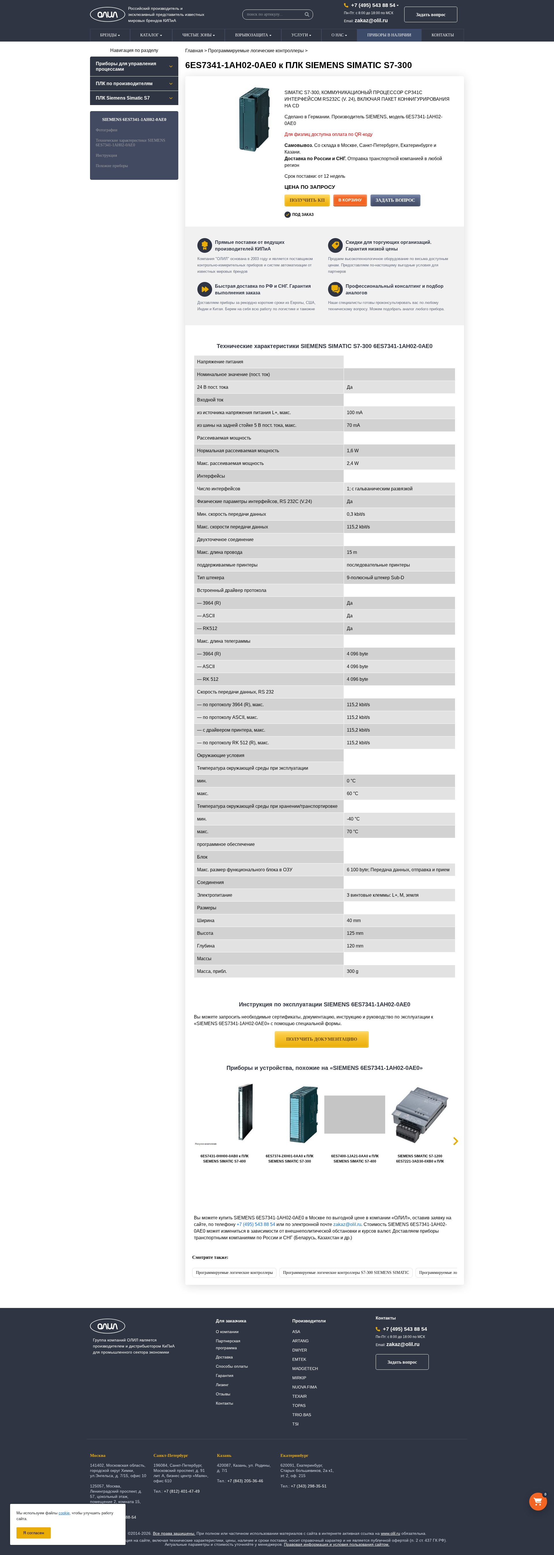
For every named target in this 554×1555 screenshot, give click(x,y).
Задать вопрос (431, 14)
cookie (64, 1513)
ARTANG (300, 1341)
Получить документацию (321, 1039)
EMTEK (299, 1359)
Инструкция (106, 155)
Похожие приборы (112, 166)
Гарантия (224, 1375)
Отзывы (223, 1394)
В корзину (350, 200)
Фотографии (106, 130)
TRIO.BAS (301, 1414)
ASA (296, 1331)
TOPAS (299, 1405)
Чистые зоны (197, 35)
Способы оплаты (232, 1366)
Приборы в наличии (389, 35)
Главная (194, 50)
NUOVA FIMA (304, 1387)
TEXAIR (299, 1396)
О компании (227, 1331)
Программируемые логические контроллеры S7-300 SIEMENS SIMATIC (346, 1272)
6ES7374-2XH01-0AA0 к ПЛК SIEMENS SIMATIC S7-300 (289, 1158)
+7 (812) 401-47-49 (182, 1491)
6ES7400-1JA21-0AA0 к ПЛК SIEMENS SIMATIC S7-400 (355, 1158)
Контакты (443, 35)
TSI (295, 1424)
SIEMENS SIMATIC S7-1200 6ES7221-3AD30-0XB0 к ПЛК (420, 1158)
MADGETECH (305, 1368)
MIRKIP (299, 1377)
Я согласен (33, 1532)
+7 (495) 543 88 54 (373, 5)
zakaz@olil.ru (371, 20)
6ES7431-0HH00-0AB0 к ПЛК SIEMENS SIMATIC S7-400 (224, 1158)
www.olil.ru (390, 1533)
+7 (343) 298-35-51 (309, 1486)
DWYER (299, 1350)
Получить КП (307, 200)
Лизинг (222, 1384)
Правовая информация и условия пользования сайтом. (337, 1544)
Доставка (224, 1357)
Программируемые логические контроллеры (256, 50)
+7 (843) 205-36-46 (245, 1481)
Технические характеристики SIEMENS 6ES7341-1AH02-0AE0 (130, 142)
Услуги (299, 35)
